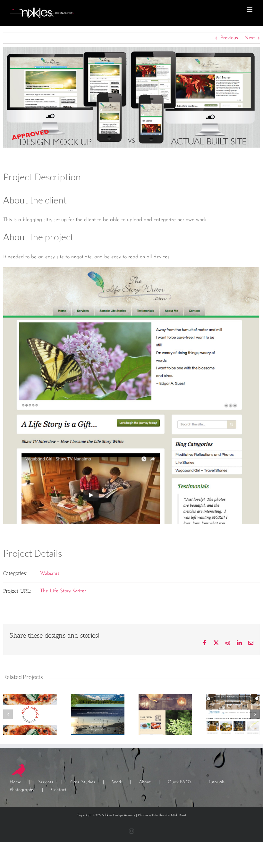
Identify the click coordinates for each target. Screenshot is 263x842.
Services (45, 782)
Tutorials (216, 782)
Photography (22, 789)
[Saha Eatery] (165, 696)
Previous (229, 37)
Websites (49, 573)
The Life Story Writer (63, 591)
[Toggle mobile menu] (250, 9)
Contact (58, 789)
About (145, 782)
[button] (8, 714)
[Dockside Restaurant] (233, 696)
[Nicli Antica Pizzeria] (30, 696)
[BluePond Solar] (97, 696)
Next (249, 37)
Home (15, 782)
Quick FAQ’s (179, 782)
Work (117, 782)
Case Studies (82, 782)
